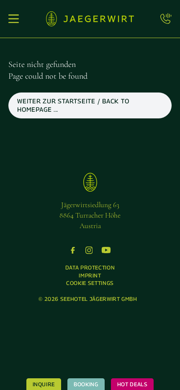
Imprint (90, 275)
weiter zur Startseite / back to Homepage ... (73, 105)
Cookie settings (90, 283)
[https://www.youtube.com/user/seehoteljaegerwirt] (106, 250)
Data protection (90, 267)
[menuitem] (90, 267)
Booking (86, 384)
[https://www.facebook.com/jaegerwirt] (73, 250)
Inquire (44, 384)
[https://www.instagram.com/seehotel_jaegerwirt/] (89, 250)
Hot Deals (132, 384)
